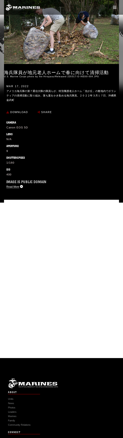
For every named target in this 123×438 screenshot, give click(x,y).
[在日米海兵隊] (23, 7)
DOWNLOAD (18, 112)
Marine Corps (61, 383)
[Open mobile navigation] (114, 7)
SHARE (46, 112)
